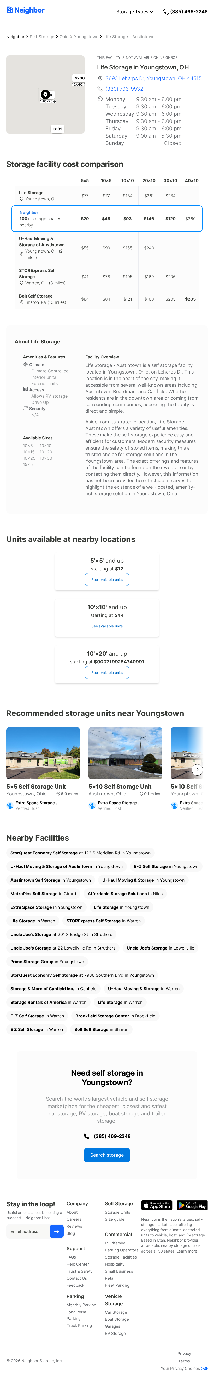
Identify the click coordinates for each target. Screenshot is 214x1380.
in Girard (43, 893)
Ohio (64, 36)
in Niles (125, 893)
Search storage (107, 1155)
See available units (107, 579)
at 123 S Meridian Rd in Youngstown (80, 852)
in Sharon (101, 1029)
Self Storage (42, 36)
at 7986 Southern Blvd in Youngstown (82, 975)
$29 (85, 218)
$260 (190, 218)
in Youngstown (66, 866)
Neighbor (15, 36)
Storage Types (132, 11)
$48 (106, 218)
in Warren (32, 920)
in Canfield (53, 988)
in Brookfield (115, 1015)
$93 (127, 218)
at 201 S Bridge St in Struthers (61, 934)
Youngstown (86, 36)
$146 (149, 218)
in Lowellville (160, 948)
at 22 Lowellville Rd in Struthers (62, 948)
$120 (170, 218)
